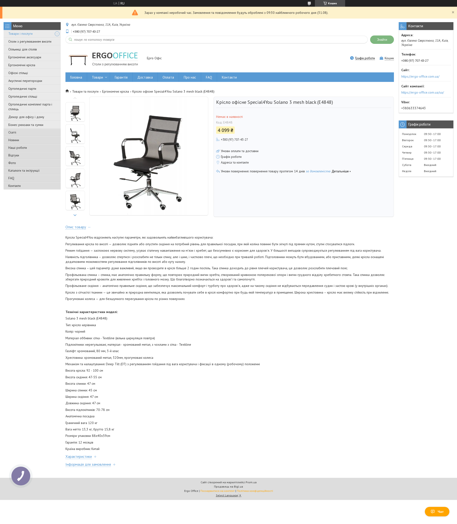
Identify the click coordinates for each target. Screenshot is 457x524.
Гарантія (121, 77)
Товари (97, 77)
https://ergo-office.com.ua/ (420, 76)
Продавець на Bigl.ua (228, 486)
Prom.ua (251, 482)
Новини (13, 140)
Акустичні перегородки (25, 81)
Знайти (382, 39)
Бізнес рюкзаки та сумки (25, 125)
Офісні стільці (18, 73)
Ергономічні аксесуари (24, 57)
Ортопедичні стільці (22, 96)
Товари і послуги (20, 33)
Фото (12, 163)
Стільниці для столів (22, 49)
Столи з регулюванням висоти (29, 41)
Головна (76, 77)
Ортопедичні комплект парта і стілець (30, 106)
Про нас (190, 77)
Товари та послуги (85, 91)
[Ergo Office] (103, 58)
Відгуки (13, 155)
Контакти (14, 186)
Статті (12, 132)
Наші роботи (17, 147)
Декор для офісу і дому (26, 117)
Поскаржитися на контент (217, 491)
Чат (441, 512)
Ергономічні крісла (21, 65)
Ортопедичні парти (22, 88)
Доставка (145, 77)
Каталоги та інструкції (24, 170)
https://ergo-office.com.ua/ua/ (422, 92)
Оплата (168, 77)
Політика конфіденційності (255, 491)
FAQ (11, 178)
